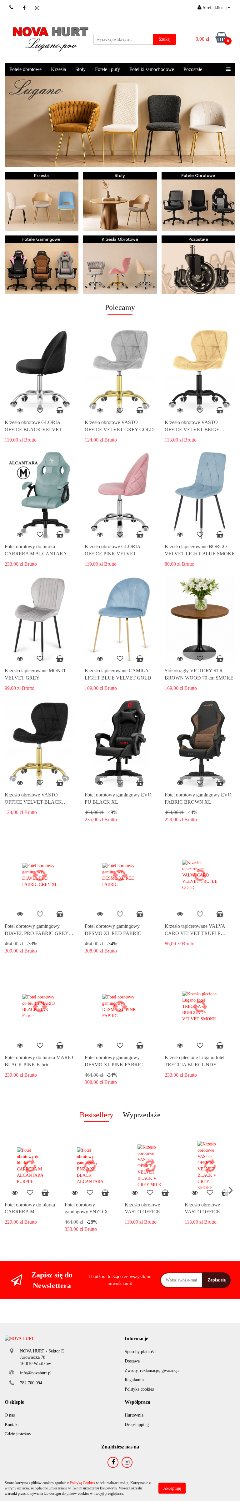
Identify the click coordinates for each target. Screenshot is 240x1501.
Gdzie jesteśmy (18, 1434)
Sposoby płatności (141, 1351)
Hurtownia (134, 1415)
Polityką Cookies (82, 1483)
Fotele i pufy (107, 69)
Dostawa (132, 1361)
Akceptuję (172, 1488)
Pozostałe (192, 69)
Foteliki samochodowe (151, 69)
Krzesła (58, 69)
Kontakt (12, 1424)
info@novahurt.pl (36, 1373)
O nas (10, 1415)
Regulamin (134, 1379)
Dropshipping (137, 1424)
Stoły (80, 69)
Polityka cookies (139, 1389)
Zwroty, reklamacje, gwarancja (152, 1370)
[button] (136, 1339)
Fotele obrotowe (25, 69)
